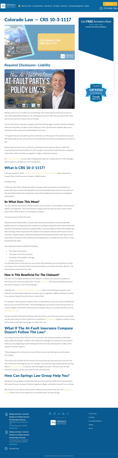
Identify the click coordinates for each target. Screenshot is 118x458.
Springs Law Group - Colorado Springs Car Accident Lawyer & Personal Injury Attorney (19, 417)
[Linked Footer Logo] (59, 422)
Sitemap (91, 424)
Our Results (56, 6)
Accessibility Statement (95, 421)
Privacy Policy (93, 413)
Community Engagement (76, 6)
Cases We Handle (37, 6)
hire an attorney (16, 367)
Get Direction (13, 428)
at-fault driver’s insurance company (28, 290)
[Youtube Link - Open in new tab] (59, 414)
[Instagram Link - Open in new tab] (54, 414)
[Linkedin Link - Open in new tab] (63, 414)
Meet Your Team (26, 6)
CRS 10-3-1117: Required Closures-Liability (40, 173)
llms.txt (91, 428)
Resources (64, 6)
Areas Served (48, 6)
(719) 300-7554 (110, 8)
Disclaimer (92, 417)
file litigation (50, 319)
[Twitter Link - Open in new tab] (68, 414)
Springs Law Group (14, 159)
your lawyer (44, 282)
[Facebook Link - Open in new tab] (50, 414)
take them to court (11, 311)
